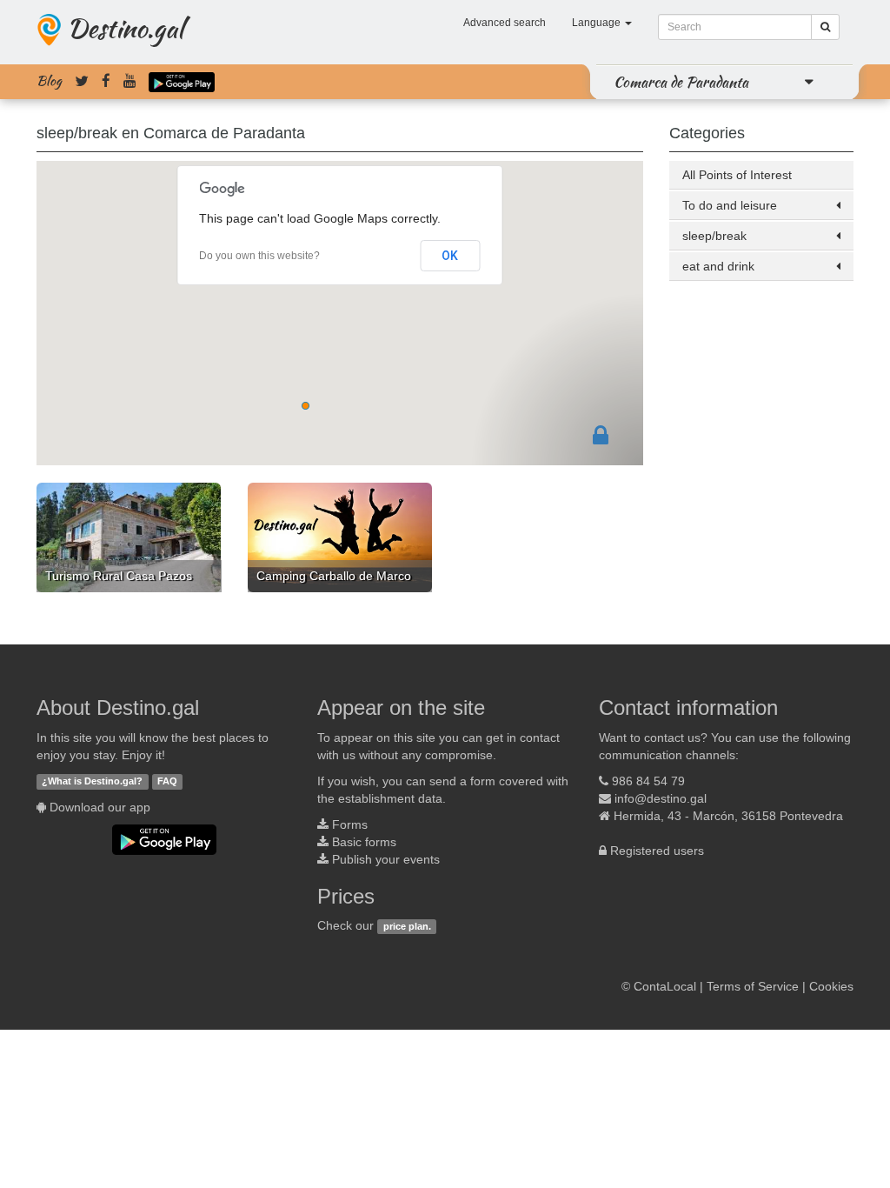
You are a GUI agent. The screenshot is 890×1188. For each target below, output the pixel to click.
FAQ (167, 782)
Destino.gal (125, 28)
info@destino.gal (660, 798)
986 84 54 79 (648, 781)
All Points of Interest (737, 175)
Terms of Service (753, 986)
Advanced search (504, 23)
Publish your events (386, 859)
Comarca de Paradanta (681, 81)
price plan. (407, 926)
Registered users (657, 851)
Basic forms (364, 842)
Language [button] (597, 23)
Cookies (831, 986)
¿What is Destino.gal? (92, 782)
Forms (350, 824)
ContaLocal (665, 986)
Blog (49, 80)
